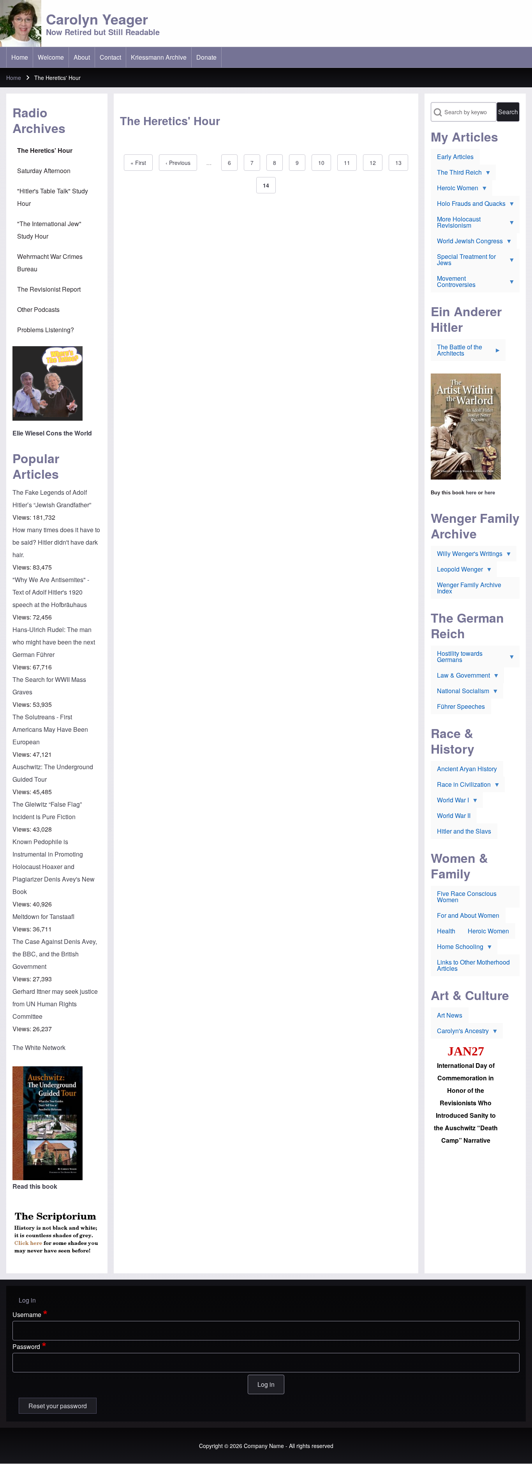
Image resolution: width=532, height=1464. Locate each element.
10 (324, 162)
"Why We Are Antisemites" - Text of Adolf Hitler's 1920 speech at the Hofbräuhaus (50, 592)
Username (26, 1314)
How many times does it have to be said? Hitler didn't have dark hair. (56, 542)
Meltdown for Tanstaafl (43, 916)
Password (26, 1346)
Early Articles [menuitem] (455, 156)
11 (350, 162)
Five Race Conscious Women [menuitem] (467, 896)
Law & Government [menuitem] (460, 677)
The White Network (38, 1047)
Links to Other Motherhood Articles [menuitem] (473, 965)
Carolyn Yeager (97, 18)
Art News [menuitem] (449, 1015)
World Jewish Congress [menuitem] (467, 242)
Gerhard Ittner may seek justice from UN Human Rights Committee (55, 1004)
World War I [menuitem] (450, 801)
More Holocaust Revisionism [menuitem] (456, 223)
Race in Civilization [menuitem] (461, 786)
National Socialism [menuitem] (460, 692)
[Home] (20, 23)
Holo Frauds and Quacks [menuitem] (468, 205)
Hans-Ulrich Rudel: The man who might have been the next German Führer (53, 642)
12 (376, 162)
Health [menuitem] (446, 930)
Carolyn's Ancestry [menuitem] (460, 1032)
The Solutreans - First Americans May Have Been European (50, 729)
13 (401, 162)
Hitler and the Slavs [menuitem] (464, 831)
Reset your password (57, 1405)
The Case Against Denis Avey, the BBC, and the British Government (54, 954)
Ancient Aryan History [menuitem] (467, 768)
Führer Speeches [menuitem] (461, 706)
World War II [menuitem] (453, 815)
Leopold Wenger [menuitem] (457, 571)
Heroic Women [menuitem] (454, 189)
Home (13, 77)
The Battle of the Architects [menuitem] (456, 351)
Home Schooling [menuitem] (457, 948)
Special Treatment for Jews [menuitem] (463, 261)
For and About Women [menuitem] (468, 915)
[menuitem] (20, 57)
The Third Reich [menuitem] (456, 174)
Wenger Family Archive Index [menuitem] (469, 587)
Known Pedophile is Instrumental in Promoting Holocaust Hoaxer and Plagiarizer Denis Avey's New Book (53, 866)
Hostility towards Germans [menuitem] (457, 658)
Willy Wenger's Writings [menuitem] (466, 555)
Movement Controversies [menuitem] (453, 283)
